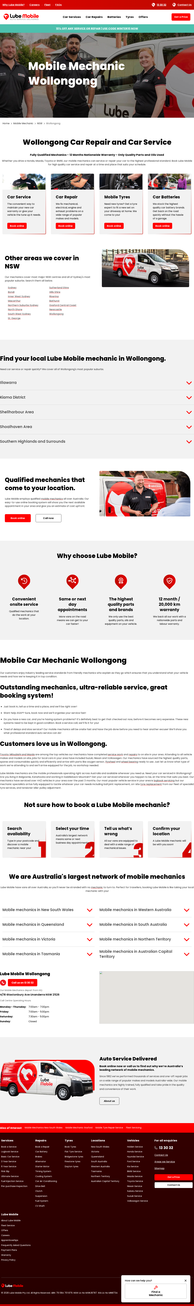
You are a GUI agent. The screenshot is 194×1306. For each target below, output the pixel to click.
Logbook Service (9, 1151)
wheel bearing (129, 761)
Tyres (130, 17)
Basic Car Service (10, 1156)
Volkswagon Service (137, 1200)
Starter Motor (42, 1166)
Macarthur (14, 301)
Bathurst (54, 301)
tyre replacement (151, 784)
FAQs (58, 5)
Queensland (97, 1156)
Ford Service (133, 1161)
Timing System (43, 1171)
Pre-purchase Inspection (14, 1186)
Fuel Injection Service (12, 1181)
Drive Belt (40, 1186)
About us (109, 1101)
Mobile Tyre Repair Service (109, 1127)
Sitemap (159, 1168)
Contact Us (184, 5)
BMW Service (134, 1171)
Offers (143, 17)
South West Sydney (19, 314)
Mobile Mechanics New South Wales (43, 1127)
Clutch (38, 1191)
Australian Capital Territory (105, 1181)
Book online (17, 226)
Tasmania (96, 1171)
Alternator (40, 1161)
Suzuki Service (134, 1196)
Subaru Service (135, 1191)
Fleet (47, 5)
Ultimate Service (10, 1176)
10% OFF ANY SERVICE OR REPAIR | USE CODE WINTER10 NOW (97, 28)
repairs (133, 754)
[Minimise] (185, 1280)
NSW (39, 123)
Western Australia (100, 1166)
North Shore (15, 309)
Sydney (12, 287)
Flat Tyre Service (73, 1151)
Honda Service (134, 1151)
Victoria (95, 1151)
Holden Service (135, 1146)
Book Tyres (70, 1146)
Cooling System (43, 1176)
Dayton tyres (71, 1166)
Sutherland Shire (59, 287)
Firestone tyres (72, 1161)
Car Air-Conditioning (46, 1181)
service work (115, 754)
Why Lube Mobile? (13, 5)
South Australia (99, 1161)
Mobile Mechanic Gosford (78, 1127)
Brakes (38, 1156)
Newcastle (55, 309)
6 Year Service (8, 1166)
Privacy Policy (8, 1259)
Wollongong (56, 314)
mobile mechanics (52, 498)
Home (6, 123)
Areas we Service (164, 1161)
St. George (14, 318)
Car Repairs (94, 17)
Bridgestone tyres (74, 1156)
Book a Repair (42, 1146)
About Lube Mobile (11, 1220)
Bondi (11, 292)
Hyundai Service (135, 1156)
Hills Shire (54, 292)
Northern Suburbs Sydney (23, 305)
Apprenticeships (9, 1240)
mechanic (97, 887)
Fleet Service (8, 1225)
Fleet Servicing (133, 1127)
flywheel (110, 761)
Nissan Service (134, 1186)
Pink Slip (5, 1171)
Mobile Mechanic (23, 123)
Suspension (41, 1196)
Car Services (72, 17)
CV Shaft (40, 1205)
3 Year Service (8, 1161)
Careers (34, 5)
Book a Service (9, 1146)
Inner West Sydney (19, 296)
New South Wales (100, 1146)
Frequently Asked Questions (16, 1245)
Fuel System (41, 1200)
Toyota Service (135, 1181)
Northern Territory (100, 1176)
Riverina (54, 296)
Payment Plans (9, 1250)
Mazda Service (134, 1176)
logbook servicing (164, 780)
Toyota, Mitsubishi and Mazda (17, 754)
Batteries (114, 17)
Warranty (6, 1255)
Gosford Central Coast (62, 305)
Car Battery (41, 1151)
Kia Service (133, 1166)
